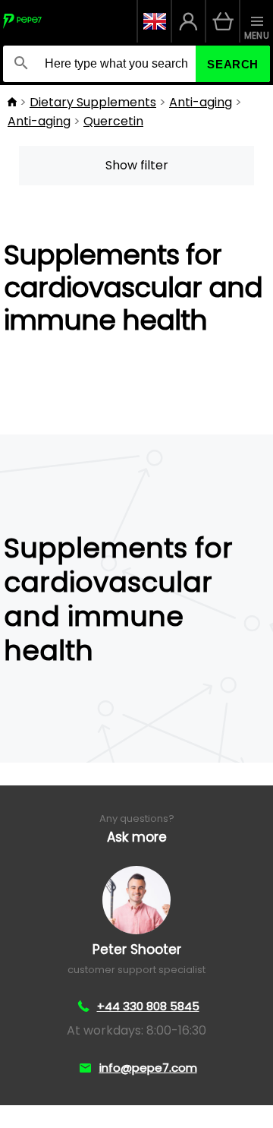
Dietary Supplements (93, 102)
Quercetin (113, 121)
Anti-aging (200, 102)
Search (233, 64)
